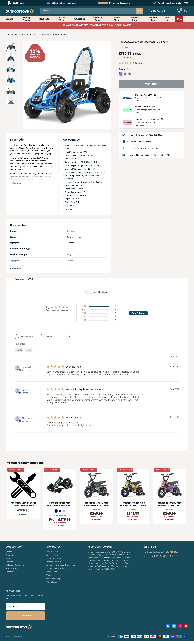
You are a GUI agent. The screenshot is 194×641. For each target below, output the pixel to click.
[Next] (104, 84)
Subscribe (25, 616)
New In (167, 19)
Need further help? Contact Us (140, 142)
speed (28, 350)
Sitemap (9, 562)
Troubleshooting (53, 578)
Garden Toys (116, 19)
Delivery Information (15, 565)
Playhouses (45, 19)
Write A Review (138, 313)
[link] (99, 320)
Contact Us (11, 572)
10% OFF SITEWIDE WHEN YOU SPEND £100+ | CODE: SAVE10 (97, 25)
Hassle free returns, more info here (142, 148)
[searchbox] (29, 336)
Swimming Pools (98, 19)
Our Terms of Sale (54, 558)
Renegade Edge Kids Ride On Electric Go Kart (59, 504)
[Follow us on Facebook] (168, 626)
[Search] (139, 11)
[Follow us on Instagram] (180, 626)
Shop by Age (153, 19)
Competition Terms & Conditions (60, 565)
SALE (179, 19)
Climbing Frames (26, 19)
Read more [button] (60, 402)
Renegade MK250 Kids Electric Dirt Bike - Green (96, 504)
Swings (9, 19)
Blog (8, 558)
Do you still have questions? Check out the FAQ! (148, 155)
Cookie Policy (52, 555)
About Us (10, 555)
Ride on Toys (61, 19)
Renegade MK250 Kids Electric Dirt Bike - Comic (133, 504)
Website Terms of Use (56, 562)
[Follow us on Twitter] (174, 626)
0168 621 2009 (182, 3)
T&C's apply (139, 101)
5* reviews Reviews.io (119, 3)
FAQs (48, 575)
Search (9, 552)
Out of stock (151, 84)
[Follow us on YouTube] (186, 626)
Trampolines (79, 19)
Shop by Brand (135, 19)
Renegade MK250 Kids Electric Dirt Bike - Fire (169, 504)
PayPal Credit (52, 572)
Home (8, 34)
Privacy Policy (52, 552)
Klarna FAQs (51, 582)
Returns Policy (12, 568)
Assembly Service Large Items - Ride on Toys (23, 504)
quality (19, 350)
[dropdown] (58, 336)
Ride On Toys (20, 34)
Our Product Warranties (56, 568)
